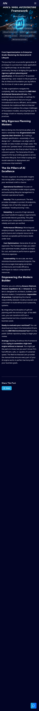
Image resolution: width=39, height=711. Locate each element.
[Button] (34, 706)
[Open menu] (35, 3)
